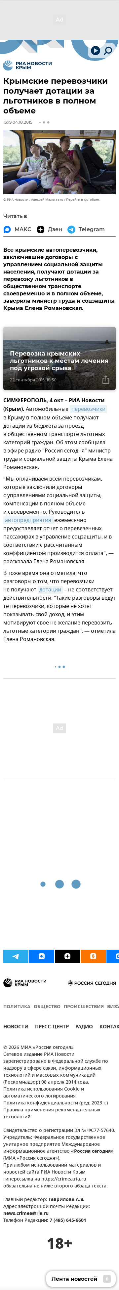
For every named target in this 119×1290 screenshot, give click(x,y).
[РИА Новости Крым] (27, 65)
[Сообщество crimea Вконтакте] (41, 956)
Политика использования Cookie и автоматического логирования (43, 1093)
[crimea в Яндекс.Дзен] (67, 956)
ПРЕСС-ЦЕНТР (52, 1027)
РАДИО (84, 1027)
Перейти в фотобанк (82, 199)
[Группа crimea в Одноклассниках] (93, 956)
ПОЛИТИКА (16, 1007)
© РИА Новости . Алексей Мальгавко (33, 199)
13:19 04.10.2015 (17, 122)
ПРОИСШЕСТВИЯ (84, 1007)
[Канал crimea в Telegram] (15, 956)
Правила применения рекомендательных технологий (51, 1113)
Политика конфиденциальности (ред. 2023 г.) (55, 1103)
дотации (50, 590)
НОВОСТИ (15, 1027)
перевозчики (88, 409)
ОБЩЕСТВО (47, 1007)
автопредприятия (29, 520)
